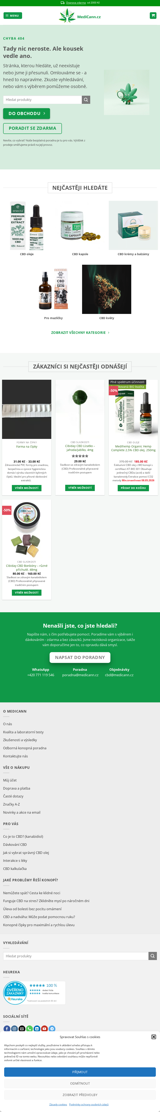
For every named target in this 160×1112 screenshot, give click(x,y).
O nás (7, 724)
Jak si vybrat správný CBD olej (26, 852)
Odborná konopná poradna (24, 748)
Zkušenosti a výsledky (20, 740)
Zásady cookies (58, 1104)
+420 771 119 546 (40, 675)
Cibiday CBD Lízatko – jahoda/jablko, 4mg (80, 448)
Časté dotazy (13, 796)
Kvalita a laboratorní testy (23, 732)
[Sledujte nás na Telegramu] (52, 1028)
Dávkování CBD (15, 844)
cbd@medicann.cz (119, 675)
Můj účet (10, 780)
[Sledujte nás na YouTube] (44, 1028)
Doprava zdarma (76, 2)
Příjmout (80, 1072)
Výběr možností (26, 488)
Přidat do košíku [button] (133, 488)
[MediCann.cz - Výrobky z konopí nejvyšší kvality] (80, 15)
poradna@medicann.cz (80, 675)
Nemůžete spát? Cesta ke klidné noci (31, 893)
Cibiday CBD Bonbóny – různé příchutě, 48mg (27, 568)
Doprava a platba (16, 788)
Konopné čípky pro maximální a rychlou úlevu (39, 925)
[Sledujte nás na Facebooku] (7, 1028)
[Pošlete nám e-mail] (22, 1028)
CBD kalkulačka (15, 868)
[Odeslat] (86, 100)
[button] (154, 1037)
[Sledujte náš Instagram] (14, 1028)
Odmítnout (80, 1083)
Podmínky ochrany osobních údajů (89, 1104)
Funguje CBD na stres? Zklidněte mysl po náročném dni (46, 901)
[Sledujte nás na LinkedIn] (37, 1028)
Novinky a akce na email (21, 812)
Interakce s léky (15, 860)
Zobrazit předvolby (80, 1095)
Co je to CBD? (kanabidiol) (23, 836)
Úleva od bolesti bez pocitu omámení (32, 909)
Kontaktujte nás (15, 756)
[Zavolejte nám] (29, 1028)
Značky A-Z (11, 804)
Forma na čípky (26, 446)
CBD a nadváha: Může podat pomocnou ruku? (39, 917)
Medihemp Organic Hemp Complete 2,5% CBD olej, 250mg (133, 448)
